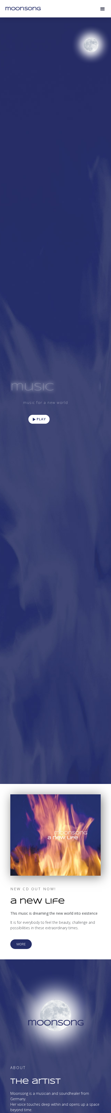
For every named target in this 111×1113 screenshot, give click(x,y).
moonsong (23, 8)
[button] (102, 8)
